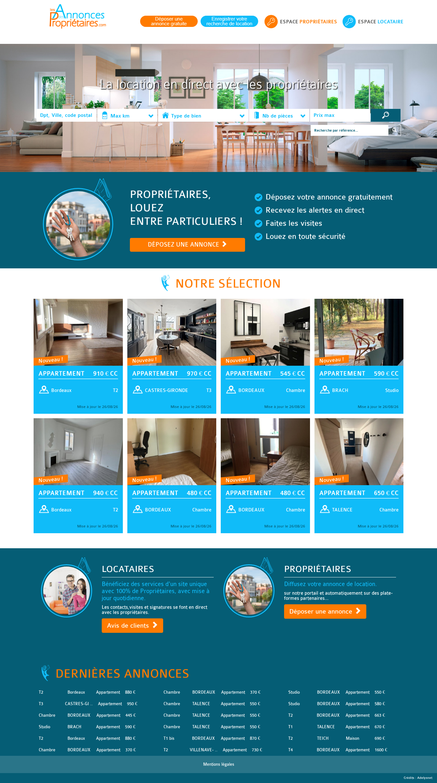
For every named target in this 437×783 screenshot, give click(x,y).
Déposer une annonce (321, 611)
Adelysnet (424, 778)
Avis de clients (129, 625)
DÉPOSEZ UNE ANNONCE (184, 244)
